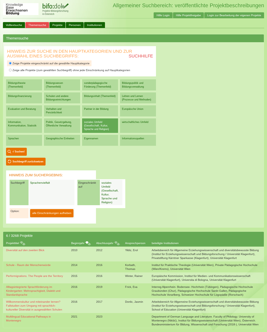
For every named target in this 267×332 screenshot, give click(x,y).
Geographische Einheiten (60, 138)
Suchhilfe (141, 56)
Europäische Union (132, 108)
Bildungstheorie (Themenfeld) (16, 84)
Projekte (57, 25)
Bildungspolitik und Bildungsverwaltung (133, 84)
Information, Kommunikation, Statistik (22, 124)
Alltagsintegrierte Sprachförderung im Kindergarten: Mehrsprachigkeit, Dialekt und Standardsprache (33, 290)
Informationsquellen (133, 138)
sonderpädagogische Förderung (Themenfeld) (97, 84)
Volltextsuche (14, 25)
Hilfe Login (163, 15)
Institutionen (94, 25)
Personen (75, 25)
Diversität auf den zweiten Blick (25, 250)
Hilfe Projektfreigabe (188, 15)
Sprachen (13, 138)
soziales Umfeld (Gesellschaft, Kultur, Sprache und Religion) (96, 126)
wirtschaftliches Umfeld (135, 122)
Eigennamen (91, 138)
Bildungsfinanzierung (19, 96)
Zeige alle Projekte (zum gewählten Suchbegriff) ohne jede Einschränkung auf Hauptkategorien (71, 70)
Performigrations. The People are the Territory (34, 275)
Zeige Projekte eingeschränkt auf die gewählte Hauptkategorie (51, 63)
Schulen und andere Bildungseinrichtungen (58, 98)
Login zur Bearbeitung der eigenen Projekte (234, 15)
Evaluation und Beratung (22, 108)
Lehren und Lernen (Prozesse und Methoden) (136, 98)
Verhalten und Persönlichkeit (54, 110)
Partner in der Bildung (96, 108)
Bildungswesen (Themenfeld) (54, 84)
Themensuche (37, 25)
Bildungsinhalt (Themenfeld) (100, 96)
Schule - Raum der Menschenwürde (28, 265)
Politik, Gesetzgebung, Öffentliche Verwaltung (59, 124)
